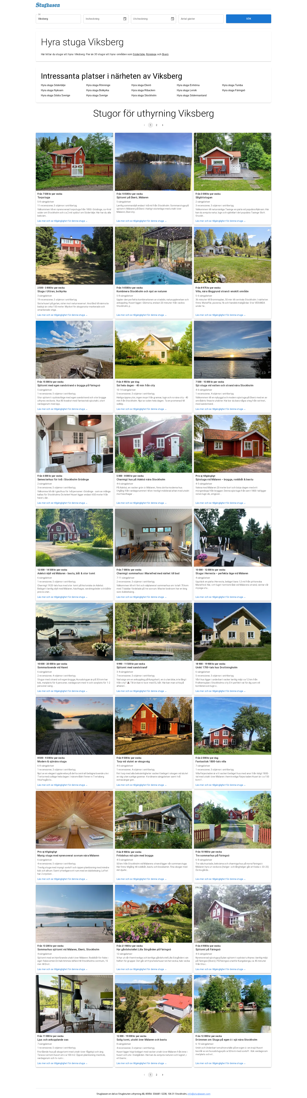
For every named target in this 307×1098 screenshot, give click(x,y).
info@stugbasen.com (199, 1094)
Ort (39, 14)
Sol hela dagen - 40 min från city (136, 385)
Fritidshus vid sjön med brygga (135, 855)
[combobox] (56, 19)
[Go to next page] (162, 125)
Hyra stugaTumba (232, 85)
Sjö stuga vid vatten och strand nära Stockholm (224, 385)
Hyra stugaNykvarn (52, 90)
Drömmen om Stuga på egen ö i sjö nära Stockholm (226, 1039)
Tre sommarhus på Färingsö (212, 855)
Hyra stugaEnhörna (188, 85)
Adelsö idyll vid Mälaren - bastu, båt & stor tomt (66, 573)
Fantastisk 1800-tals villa (211, 761)
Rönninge (151, 54)
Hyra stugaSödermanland (192, 95)
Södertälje (139, 54)
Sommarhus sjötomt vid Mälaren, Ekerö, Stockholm (68, 949)
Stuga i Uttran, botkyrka (52, 291)
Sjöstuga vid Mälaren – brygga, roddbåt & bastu (224, 479)
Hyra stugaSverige (97, 95)
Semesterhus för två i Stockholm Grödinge (63, 479)
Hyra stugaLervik (187, 90)
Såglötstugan (204, 197)
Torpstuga (43, 197)
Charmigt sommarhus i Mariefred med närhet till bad (148, 573)
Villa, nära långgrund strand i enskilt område (222, 291)
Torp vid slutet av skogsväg (133, 761)
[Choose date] (125, 19)
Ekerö (165, 54)
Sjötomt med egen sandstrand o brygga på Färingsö (68, 385)
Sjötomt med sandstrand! (132, 667)
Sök (248, 18)
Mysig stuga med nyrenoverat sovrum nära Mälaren (68, 855)
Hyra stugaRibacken (143, 90)
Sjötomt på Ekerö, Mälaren (132, 197)
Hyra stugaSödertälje (53, 85)
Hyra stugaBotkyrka (97, 90)
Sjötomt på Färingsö (208, 949)
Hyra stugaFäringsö (233, 90)
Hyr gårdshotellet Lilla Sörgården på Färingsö (144, 949)
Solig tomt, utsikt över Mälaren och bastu (142, 1039)
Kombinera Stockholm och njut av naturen (142, 291)
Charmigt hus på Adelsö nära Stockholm (141, 479)
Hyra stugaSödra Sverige (55, 95)
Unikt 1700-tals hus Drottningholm (216, 667)
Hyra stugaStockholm (143, 95)
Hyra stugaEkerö (141, 85)
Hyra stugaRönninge (98, 85)
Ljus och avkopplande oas (52, 1039)
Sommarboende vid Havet (52, 667)
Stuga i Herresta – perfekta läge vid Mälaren (222, 573)
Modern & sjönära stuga (52, 761)
